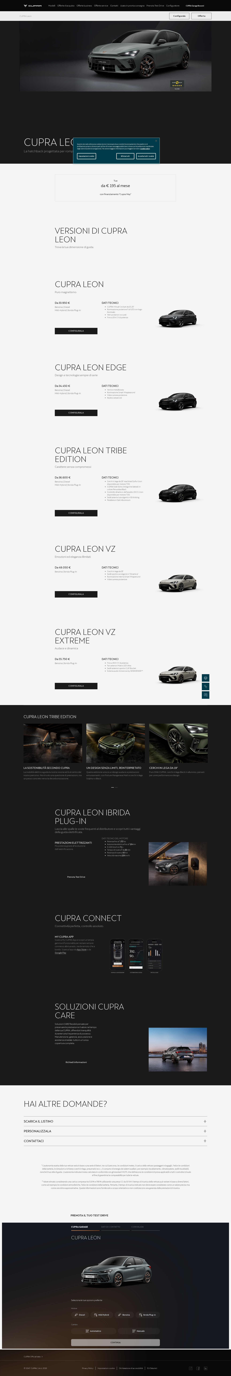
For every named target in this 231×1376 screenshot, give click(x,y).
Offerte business (84, 5)
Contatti (114, 5)
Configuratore (172, 5)
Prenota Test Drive (155, 5)
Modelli (51, 5)
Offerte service (101, 5)
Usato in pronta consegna (132, 5)
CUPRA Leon (26, 16)
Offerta (201, 16)
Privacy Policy (87, 1368)
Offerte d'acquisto (65, 5)
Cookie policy (145, 148)
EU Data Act (152, 1368)
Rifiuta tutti (125, 156)
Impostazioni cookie (86, 156)
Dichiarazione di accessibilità (131, 1368)
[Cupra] (35, 5)
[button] (76, 331)
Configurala (179, 16)
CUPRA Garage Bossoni (195, 6)
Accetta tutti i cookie (146, 156)
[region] (116, 151)
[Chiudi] (156, 141)
